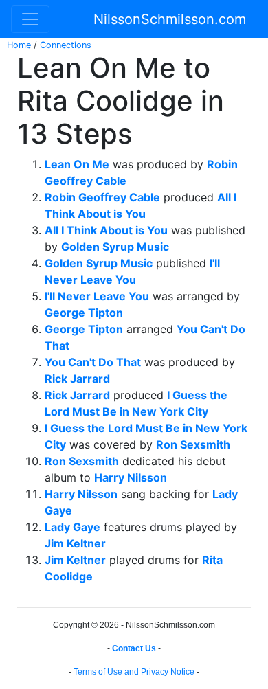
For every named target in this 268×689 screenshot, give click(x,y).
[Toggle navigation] (30, 19)
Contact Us (134, 648)
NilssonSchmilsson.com (169, 19)
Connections (65, 45)
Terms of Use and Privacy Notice (134, 672)
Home (19, 45)
